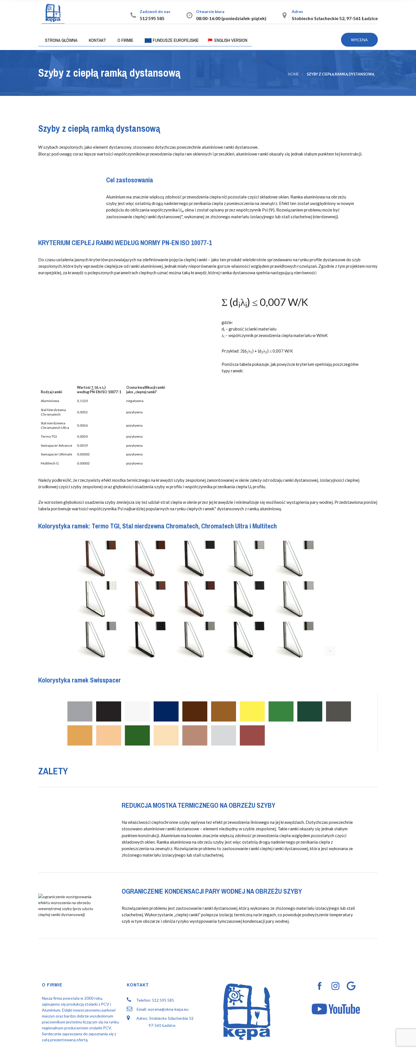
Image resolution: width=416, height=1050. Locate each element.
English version (230, 40)
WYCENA (359, 39)
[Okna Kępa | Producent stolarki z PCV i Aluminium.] (53, 12)
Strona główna (61, 40)
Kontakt (97, 40)
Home (293, 74)
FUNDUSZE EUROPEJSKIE (175, 40)
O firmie (124, 40)
